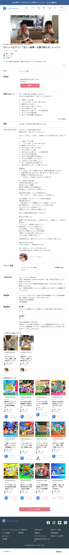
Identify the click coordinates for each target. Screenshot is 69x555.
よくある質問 (6, 533)
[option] (34, 28)
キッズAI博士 (49, 8)
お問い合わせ (38, 530)
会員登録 (61, 8)
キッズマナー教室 (11, 50)
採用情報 (20, 533)
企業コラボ (44, 8)
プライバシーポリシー (40, 536)
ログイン (55, 8)
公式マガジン (6, 536)
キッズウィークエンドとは (9, 530)
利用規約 (37, 533)
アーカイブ (27, 8)
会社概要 (4, 539)
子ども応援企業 (22, 530)
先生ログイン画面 (56, 530)
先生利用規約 (54, 533)
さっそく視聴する (52, 3)
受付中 (30, 85)
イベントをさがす (34, 509)
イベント (33, 8)
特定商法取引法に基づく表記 (42, 540)
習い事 (39, 8)
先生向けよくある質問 (57, 536)
